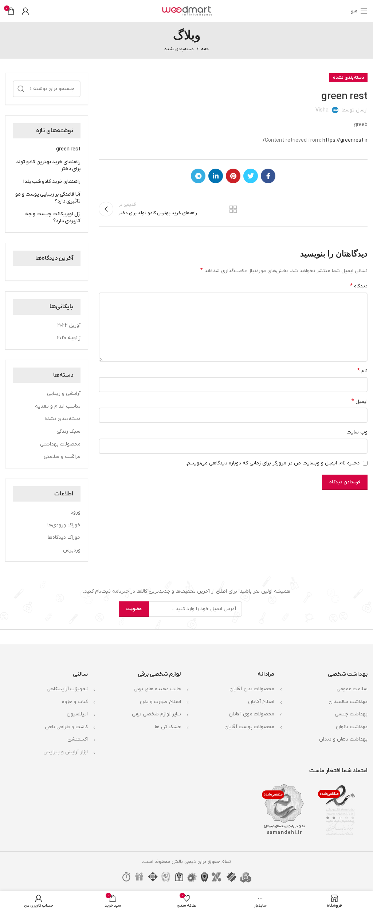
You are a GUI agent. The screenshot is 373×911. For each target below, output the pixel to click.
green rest (68, 149)
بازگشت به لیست (233, 209)
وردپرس (72, 550)
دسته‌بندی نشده (179, 49)
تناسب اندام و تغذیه (58, 406)
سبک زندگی (68, 431)
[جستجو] (21, 89)
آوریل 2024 (69, 325)
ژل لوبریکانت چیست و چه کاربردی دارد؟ (53, 218)
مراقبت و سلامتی (62, 456)
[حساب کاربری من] (25, 11)
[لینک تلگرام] (198, 176)
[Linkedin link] (215, 176)
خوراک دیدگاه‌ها (64, 537)
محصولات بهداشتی (60, 444)
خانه (205, 49)
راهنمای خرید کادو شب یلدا (52, 181)
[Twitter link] (250, 176)
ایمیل (360, 401)
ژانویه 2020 (69, 337)
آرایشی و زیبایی (64, 393)
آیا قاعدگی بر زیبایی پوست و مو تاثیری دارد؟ (48, 198)
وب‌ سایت (357, 432)
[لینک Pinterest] (233, 176)
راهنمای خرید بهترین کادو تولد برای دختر (48, 165)
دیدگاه (359, 286)
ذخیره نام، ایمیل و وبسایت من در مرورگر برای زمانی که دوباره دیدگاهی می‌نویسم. (273, 463)
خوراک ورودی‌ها (64, 525)
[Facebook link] (268, 176)
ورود (76, 512)
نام (362, 370)
